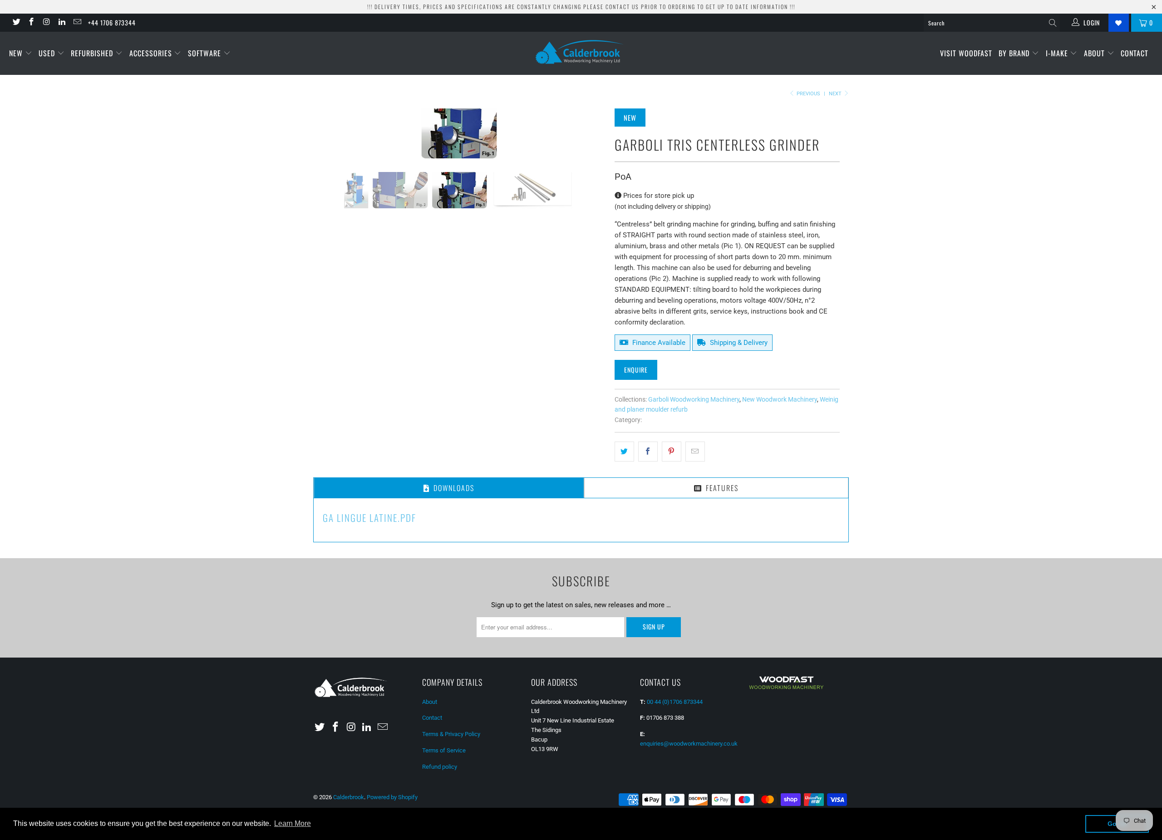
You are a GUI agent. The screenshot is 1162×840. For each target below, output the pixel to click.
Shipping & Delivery (738, 343)
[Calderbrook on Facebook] (31, 22)
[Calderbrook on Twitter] (15, 22)
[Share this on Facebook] (648, 452)
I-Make (1058, 53)
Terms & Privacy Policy (451, 734)
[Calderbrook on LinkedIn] (61, 22)
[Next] (590, 133)
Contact (1134, 53)
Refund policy (439, 766)
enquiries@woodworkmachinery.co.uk (689, 743)
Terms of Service (444, 750)
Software (205, 53)
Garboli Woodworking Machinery (693, 399)
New (17, 53)
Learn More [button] (292, 823)
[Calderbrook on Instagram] (46, 22)
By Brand (1015, 53)
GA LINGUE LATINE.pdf (369, 518)
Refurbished (93, 53)
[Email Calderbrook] (76, 22)
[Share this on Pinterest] (671, 452)
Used (48, 53)
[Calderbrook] (581, 53)
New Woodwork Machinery (779, 399)
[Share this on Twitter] (624, 452)
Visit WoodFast (966, 53)
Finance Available (657, 343)
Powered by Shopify (392, 797)
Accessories (151, 53)
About (1095, 53)
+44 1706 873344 (112, 22)
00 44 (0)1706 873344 (675, 701)
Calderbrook (348, 797)
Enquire (636, 369)
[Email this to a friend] (695, 452)
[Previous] (329, 133)
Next (836, 94)
